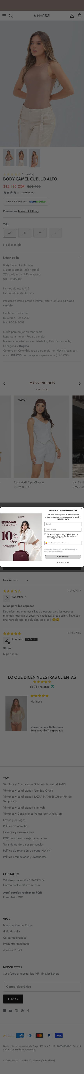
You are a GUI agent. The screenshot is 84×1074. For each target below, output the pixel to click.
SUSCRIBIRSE (63, 557)
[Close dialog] (82, 509)
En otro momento (63, 562)
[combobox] (47, 543)
